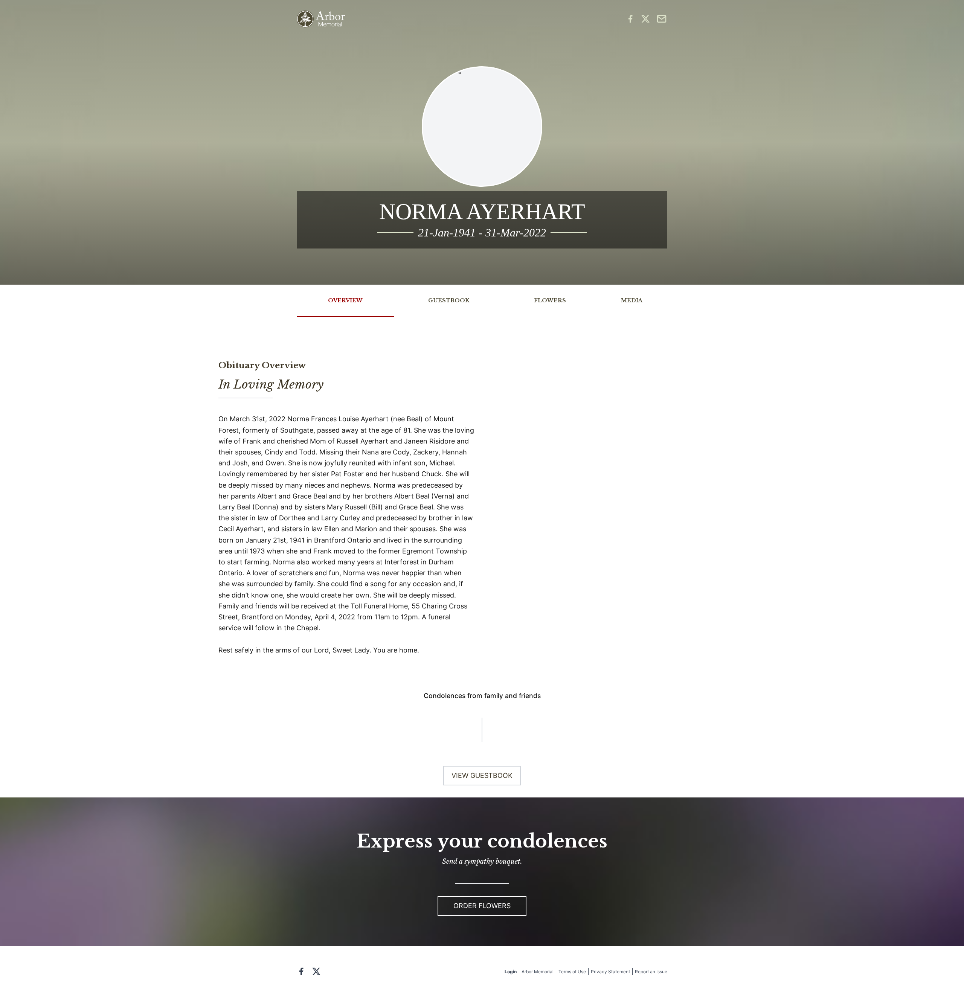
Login (511, 971)
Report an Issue (651, 971)
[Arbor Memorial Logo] (321, 19)
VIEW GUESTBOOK (482, 775)
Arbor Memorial (538, 971)
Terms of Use (572, 971)
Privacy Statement (610, 971)
